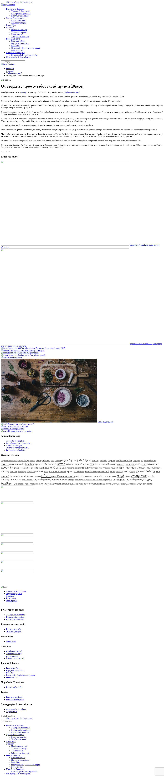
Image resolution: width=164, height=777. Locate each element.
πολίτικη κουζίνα (82, 480)
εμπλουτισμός (76, 483)
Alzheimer (28, 476)
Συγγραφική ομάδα (14, 594)
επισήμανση (139, 476)
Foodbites (10, 68)
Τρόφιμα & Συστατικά (20, 11)
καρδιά (156, 471)
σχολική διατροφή (18, 471)
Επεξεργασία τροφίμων (20, 13)
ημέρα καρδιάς (125, 467)
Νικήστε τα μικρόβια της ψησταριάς (23, 353)
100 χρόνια (48, 483)
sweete (5, 464)
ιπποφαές (106, 468)
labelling (30, 464)
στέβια (149, 484)
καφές (114, 464)
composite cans (35, 467)
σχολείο (31, 471)
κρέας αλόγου (15, 464)
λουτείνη (119, 472)
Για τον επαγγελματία (15, 699)
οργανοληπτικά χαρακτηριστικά (50, 479)
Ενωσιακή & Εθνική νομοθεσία (24, 55)
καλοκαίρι (69, 476)
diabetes (98, 464)
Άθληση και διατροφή (20, 36)
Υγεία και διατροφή (19, 32)
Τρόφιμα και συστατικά (15, 615)
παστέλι (151, 476)
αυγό (120, 476)
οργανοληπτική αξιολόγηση (76, 460)
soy (92, 464)
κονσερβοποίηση (35, 483)
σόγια (46, 475)
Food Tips (15, 46)
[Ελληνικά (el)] (12, 2)
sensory (5, 471)
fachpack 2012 (153, 464)
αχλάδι (112, 472)
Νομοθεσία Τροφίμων (15, 53)
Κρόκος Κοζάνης (17, 429)
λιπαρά (71, 479)
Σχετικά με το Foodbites (16, 591)
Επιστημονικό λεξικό (20, 16)
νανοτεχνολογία (126, 464)
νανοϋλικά (57, 476)
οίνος (159, 468)
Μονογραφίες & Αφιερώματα (18, 57)
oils (22, 464)
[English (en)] (26, 2)
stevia (61, 464)
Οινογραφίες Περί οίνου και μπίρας (25, 48)
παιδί (106, 471)
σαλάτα (113, 468)
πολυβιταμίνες (140, 468)
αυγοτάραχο (44, 460)
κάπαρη (128, 476)
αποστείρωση (150, 460)
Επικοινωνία (11, 598)
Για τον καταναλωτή (14, 697)
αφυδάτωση (27, 479)
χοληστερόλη (68, 467)
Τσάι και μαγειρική (105, 422)
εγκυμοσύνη (56, 461)
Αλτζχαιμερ (27, 460)
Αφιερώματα (11, 712)
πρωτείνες (39, 464)
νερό (35, 460)
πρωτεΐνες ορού (110, 476)
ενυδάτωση (79, 471)
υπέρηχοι (133, 472)
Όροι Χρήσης (11, 600)
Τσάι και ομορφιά (15, 357)
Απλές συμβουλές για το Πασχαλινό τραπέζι (27, 355)
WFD (127, 471)
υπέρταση (141, 483)
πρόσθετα (89, 471)
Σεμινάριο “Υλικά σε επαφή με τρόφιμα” (27, 350)
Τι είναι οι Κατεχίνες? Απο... (17, 448)
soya (58, 467)
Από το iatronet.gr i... (14, 445)
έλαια (12, 476)
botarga (78, 468)
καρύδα (138, 464)
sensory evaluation (11, 479)
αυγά (52, 467)
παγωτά (109, 480)
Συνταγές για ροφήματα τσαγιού (21, 424)
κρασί (70, 471)
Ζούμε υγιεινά (17, 34)
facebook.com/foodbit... (15, 450)
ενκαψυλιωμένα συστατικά (55, 472)
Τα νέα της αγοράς (18, 23)
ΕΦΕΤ (46, 467)
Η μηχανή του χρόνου (20, 43)
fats (46, 464)
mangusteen (99, 472)
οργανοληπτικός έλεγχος (138, 479)
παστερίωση (21, 483)
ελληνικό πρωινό (81, 464)
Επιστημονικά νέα (18, 20)
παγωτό (5, 476)
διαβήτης (8, 483)
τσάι (144, 464)
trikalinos (86, 467)
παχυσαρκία (119, 479)
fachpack (69, 464)
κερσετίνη (94, 476)
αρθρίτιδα (7, 467)
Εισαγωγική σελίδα (14, 687)
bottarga (95, 460)
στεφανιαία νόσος (97, 479)
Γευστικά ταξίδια (18, 41)
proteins (103, 460)
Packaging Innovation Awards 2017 (50, 348)
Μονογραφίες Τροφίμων (16, 709)
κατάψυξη (53, 464)
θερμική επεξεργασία (118, 460)
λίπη (130, 460)
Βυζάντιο (19, 476)
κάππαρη (37, 476)
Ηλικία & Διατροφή (19, 30)
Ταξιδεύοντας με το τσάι (18, 426)
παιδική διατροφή (82, 476)
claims (102, 483)
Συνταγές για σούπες (24, 431)
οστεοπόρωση (91, 483)
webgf (23, 92)
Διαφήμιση (10, 596)
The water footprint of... (15, 441)
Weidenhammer (61, 483)
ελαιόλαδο (145, 471)
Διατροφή (10, 27)
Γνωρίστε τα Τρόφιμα (15, 9)
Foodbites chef (17, 50)
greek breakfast (21, 467)
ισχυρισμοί (138, 460)
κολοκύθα (152, 467)
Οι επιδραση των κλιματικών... (18, 443)
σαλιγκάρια (110, 484)
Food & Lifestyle (13, 39)
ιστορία (133, 484)
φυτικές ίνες (97, 468)
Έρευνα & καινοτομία (15, 18)
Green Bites (11, 25)
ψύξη (101, 476)
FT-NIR (39, 471)
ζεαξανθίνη (106, 464)
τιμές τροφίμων (122, 483)
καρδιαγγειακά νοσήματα (11, 461)
